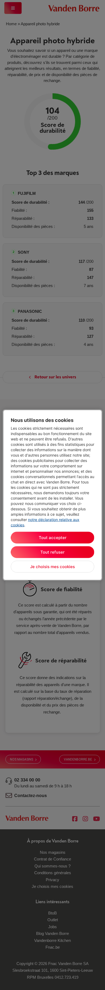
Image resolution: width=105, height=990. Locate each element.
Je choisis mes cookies (52, 566)
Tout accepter (52, 537)
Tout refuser (52, 552)
